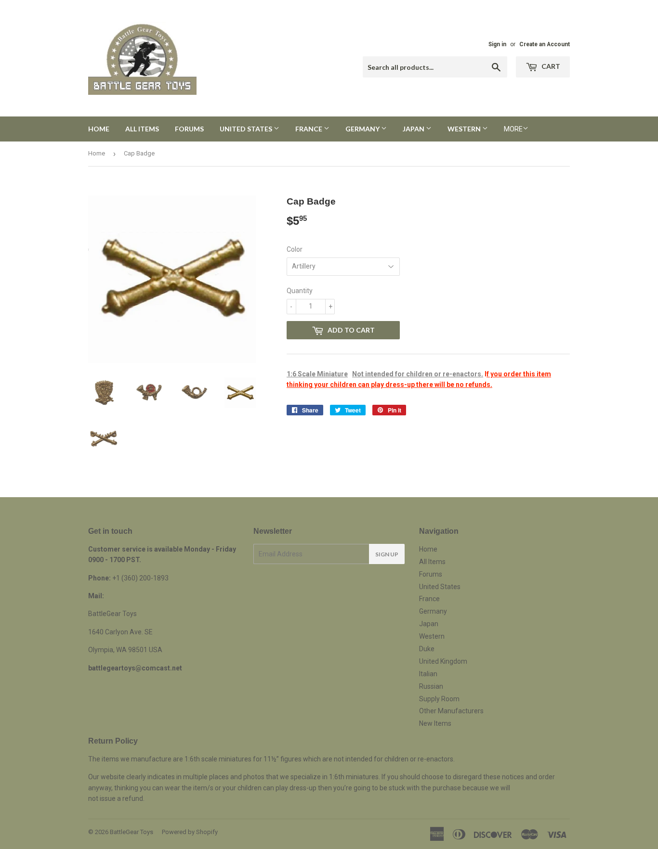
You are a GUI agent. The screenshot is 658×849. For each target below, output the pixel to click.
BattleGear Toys (131, 832)
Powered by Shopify (190, 832)
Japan (414, 129)
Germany (363, 129)
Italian (428, 674)
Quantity (300, 291)
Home (98, 129)
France (309, 129)
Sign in (497, 44)
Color (295, 249)
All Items (142, 129)
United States (247, 129)
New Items (435, 723)
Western (464, 129)
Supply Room (439, 699)
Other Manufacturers (451, 711)
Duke (426, 649)
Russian (431, 686)
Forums (189, 129)
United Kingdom (443, 661)
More (513, 129)
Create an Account (544, 44)
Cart (550, 66)
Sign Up (386, 554)
